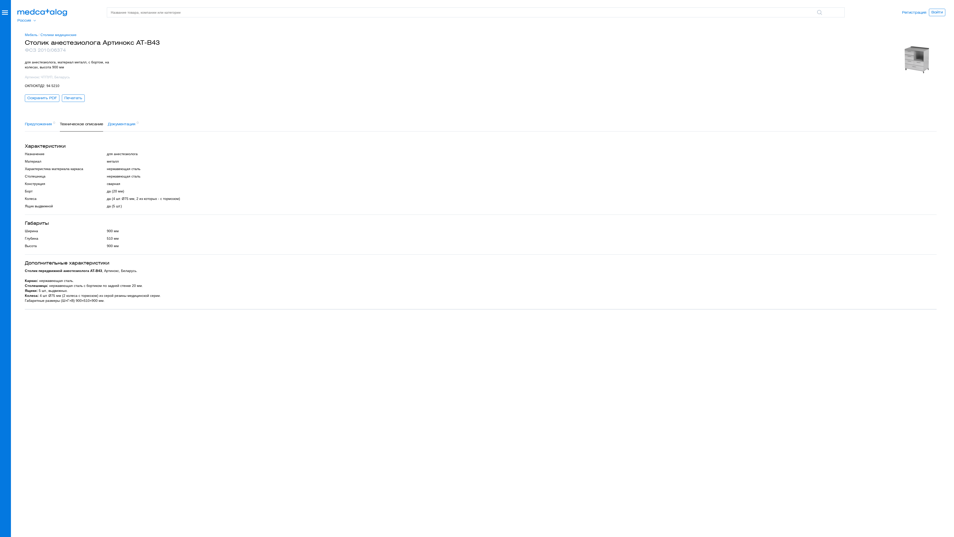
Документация (123, 123)
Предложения (40, 123)
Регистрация (914, 12)
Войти (937, 12)
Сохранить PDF (42, 98)
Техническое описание (81, 124)
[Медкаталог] (42, 12)
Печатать (73, 98)
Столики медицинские (58, 35)
